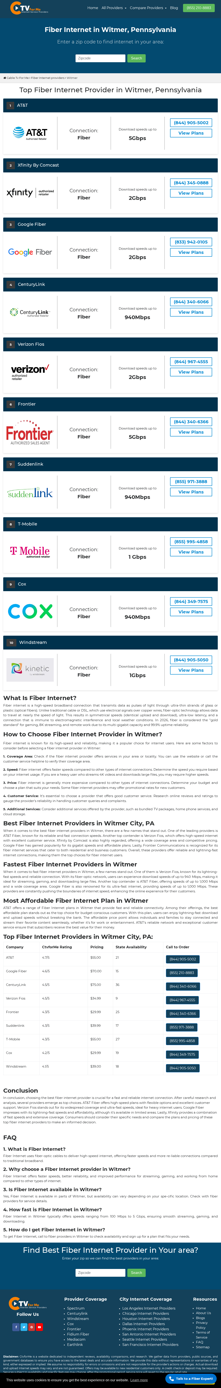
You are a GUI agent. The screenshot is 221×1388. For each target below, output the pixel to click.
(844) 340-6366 (183, 1014)
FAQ (199, 1342)
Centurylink (77, 1314)
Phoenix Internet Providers (145, 1329)
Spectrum (76, 1308)
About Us (203, 1313)
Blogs (200, 1318)
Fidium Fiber (78, 1334)
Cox (70, 1324)
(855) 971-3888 (182, 1027)
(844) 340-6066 (183, 986)
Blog (174, 8)
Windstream (78, 1319)
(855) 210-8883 (199, 8)
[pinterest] (31, 1327)
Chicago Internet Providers (145, 1314)
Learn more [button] (139, 1380)
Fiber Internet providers (47, 78)
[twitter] (24, 1327)
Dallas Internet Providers (143, 1324)
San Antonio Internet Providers (149, 1334)
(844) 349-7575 (182, 1054)
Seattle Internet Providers (144, 1339)
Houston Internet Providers (146, 1319)
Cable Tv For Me (17, 78)
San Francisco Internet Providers (150, 1345)
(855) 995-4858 (182, 1041)
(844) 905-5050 (183, 1068)
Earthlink (75, 1345)
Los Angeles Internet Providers (148, 1308)
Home (92, 8)
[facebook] (16, 1327)
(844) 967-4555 (182, 1000)
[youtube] (39, 1327)
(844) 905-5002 (183, 959)
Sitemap (203, 1347)
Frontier (74, 1329)
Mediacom (76, 1339)
